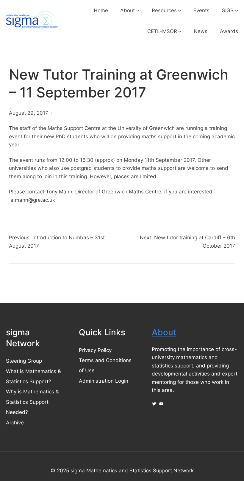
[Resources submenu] (179, 10)
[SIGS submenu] (236, 10)
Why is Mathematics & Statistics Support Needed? (32, 401)
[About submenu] (137, 10)
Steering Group (24, 361)
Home (101, 10)
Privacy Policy (95, 350)
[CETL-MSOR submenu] (179, 31)
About (164, 332)
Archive (15, 422)
